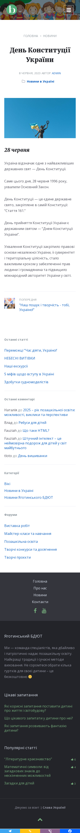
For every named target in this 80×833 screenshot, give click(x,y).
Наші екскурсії (16, 366)
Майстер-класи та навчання (27, 533)
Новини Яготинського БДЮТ (28, 497)
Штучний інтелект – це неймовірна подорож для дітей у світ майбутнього (35, 443)
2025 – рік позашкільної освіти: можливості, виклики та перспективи (39, 412)
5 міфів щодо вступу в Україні (29, 374)
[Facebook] (35, 610)
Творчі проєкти (17, 557)
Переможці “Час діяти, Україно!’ (30, 350)
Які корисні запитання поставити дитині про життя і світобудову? (38, 708)
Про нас (40, 588)
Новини (50, 36)
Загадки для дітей (19, 783)
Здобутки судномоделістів (26, 382)
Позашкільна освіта (21, 541)
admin (56, 73)
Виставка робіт (17, 525)
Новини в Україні (40, 81)
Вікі (7, 483)
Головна (30, 36)
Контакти (40, 601)
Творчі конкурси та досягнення (30, 549)
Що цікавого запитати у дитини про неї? (38, 718)
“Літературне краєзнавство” (28, 759)
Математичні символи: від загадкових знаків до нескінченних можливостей (27, 771)
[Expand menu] (69, 10)
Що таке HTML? (36, 430)
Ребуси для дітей (32, 422)
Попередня (28, 300)
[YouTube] (44, 610)
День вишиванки (32, 455)
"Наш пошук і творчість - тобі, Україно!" (44, 307)
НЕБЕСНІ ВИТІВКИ (19, 358)
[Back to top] (40, 820)
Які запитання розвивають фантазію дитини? (35, 728)
